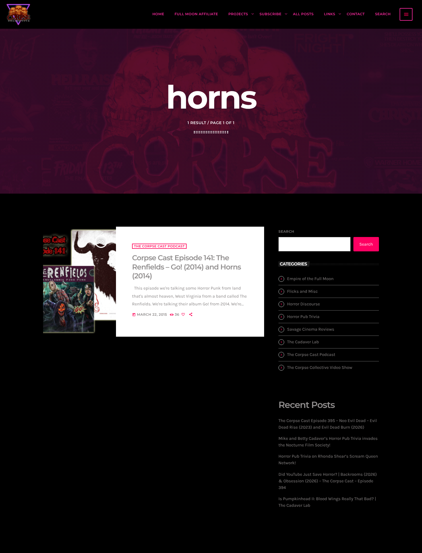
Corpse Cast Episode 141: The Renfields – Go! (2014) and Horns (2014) (186, 267)
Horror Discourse (303, 304)
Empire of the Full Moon (310, 278)
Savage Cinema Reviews (310, 329)
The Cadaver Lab (303, 341)
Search (286, 232)
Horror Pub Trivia (303, 316)
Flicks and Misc (302, 291)
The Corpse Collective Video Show (319, 367)
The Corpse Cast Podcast (159, 246)
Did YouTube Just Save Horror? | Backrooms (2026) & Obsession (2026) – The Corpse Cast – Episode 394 (327, 481)
